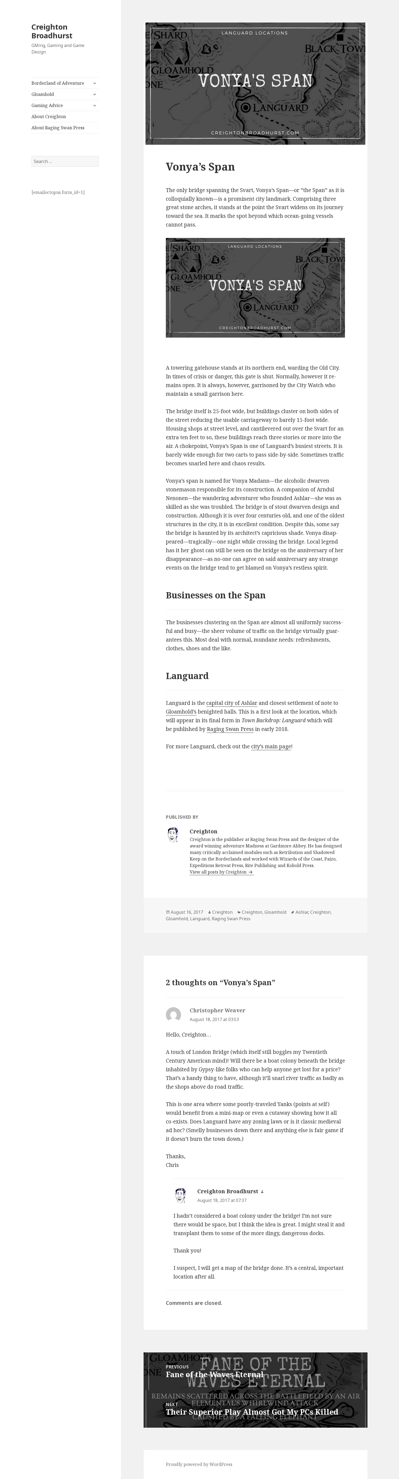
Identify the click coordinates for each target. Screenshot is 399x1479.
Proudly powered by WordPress (199, 1464)
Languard (200, 919)
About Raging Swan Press (57, 128)
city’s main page (271, 746)
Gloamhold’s (181, 711)
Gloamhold (42, 94)
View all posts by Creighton (219, 872)
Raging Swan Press (230, 729)
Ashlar (302, 912)
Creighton (222, 912)
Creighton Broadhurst (51, 31)
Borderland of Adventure (57, 83)
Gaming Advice (47, 105)
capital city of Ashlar (231, 702)
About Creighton (48, 117)
